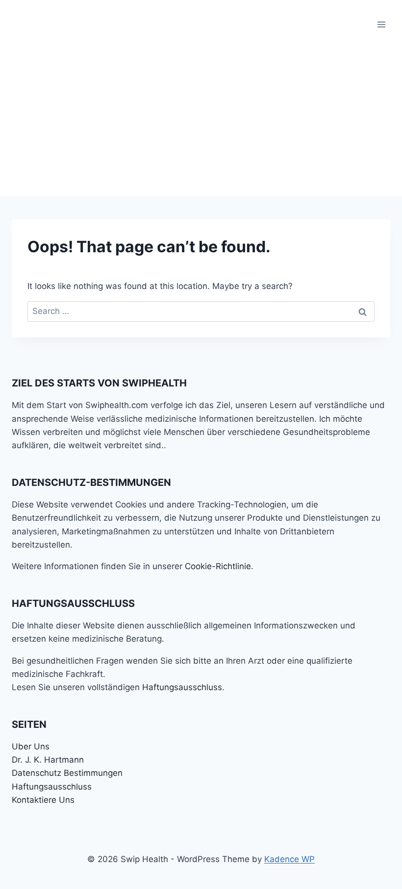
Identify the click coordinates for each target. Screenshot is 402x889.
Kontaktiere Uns (43, 800)
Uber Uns (31, 746)
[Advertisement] (201, 122)
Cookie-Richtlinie (218, 566)
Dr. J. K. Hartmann (48, 760)
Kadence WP (289, 859)
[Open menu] (381, 24)
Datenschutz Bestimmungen (67, 773)
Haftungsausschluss (182, 687)
